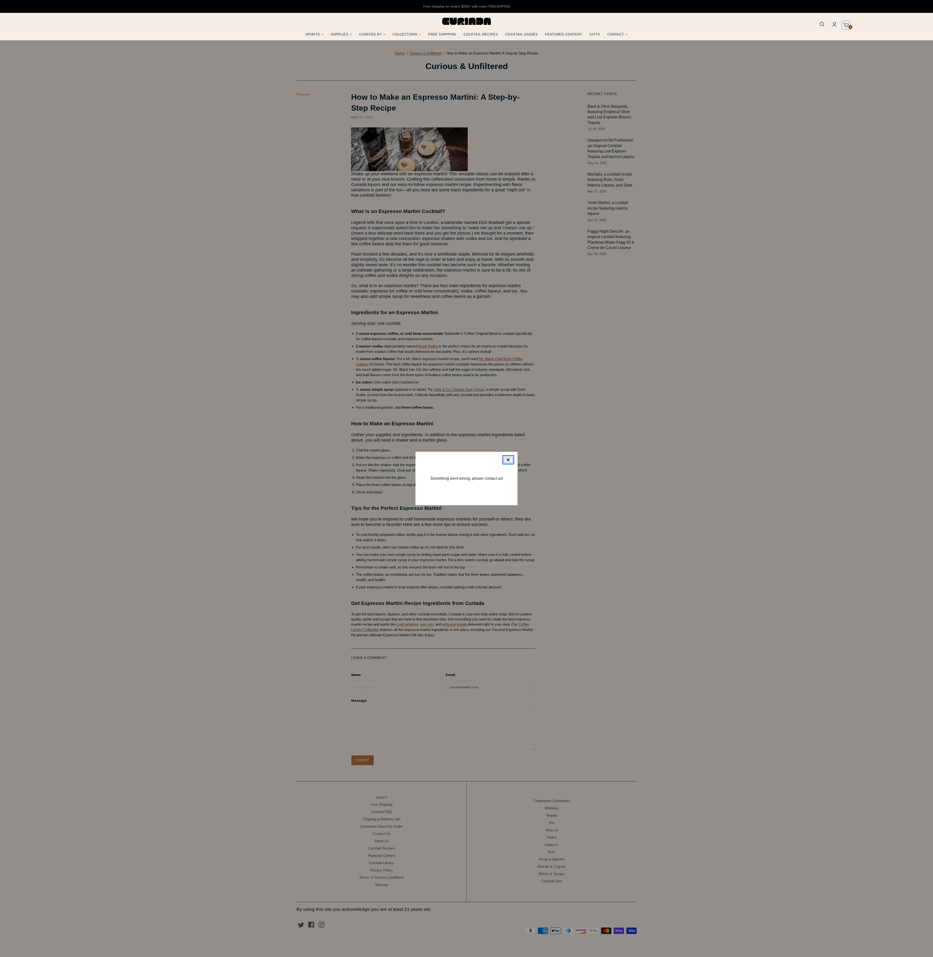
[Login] (834, 24)
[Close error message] (508, 460)
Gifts (594, 34)
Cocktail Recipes (481, 34)
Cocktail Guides (521, 34)
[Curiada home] (466, 21)
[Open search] (822, 24)
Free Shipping (442, 34)
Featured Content (563, 34)
